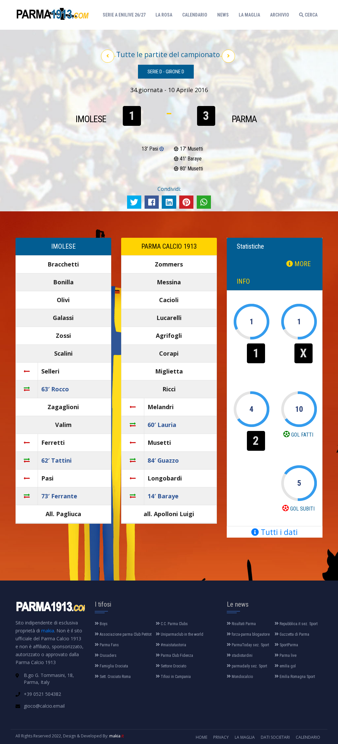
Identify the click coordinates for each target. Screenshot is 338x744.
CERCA (311, 15)
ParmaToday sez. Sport (250, 645)
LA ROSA (163, 15)
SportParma (288, 645)
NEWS (223, 15)
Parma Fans (109, 645)
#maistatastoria (173, 645)
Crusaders (108, 655)
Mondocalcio (242, 676)
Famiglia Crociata (113, 666)
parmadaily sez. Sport (249, 666)
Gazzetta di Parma (294, 634)
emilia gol (287, 666)
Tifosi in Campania (175, 676)
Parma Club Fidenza (176, 655)
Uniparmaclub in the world (181, 634)
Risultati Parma (243, 623)
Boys (103, 623)
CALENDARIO (194, 15)
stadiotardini (242, 655)
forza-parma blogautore (250, 634)
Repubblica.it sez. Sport (298, 623)
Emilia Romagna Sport (297, 676)
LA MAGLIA (249, 15)
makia (47, 630)
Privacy (221, 737)
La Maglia (245, 737)
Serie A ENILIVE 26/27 (126, 15)
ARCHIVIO (279, 15)
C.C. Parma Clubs (174, 623)
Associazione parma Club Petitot (125, 634)
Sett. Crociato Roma (115, 676)
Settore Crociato (173, 666)
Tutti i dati (278, 532)
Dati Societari (275, 737)
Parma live (287, 655)
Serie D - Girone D (166, 72)
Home (201, 737)
